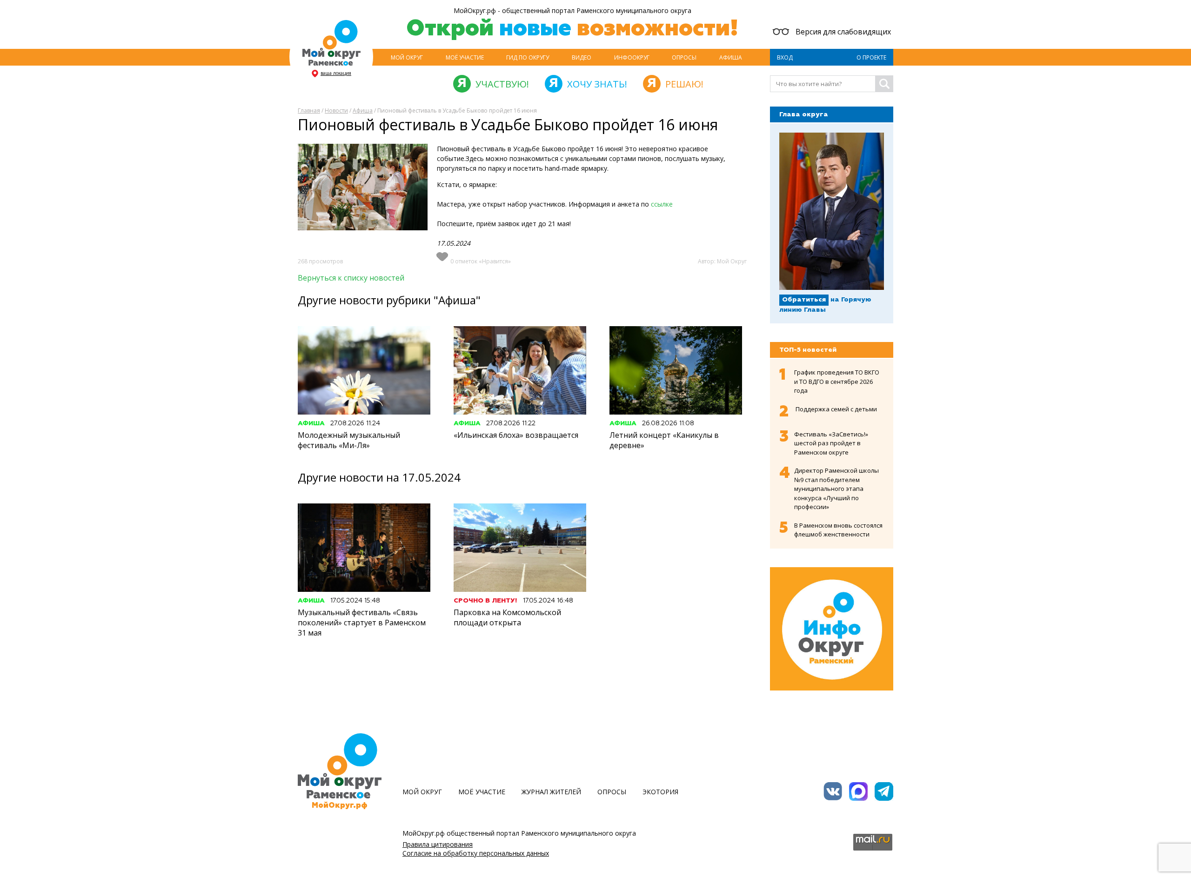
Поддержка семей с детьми (836, 409)
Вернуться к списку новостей (351, 278)
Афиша (730, 57)
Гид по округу (527, 57)
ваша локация (336, 73)
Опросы (684, 57)
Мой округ (407, 57)
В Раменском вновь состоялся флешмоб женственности (838, 530)
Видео (581, 57)
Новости (336, 110)
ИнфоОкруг (631, 57)
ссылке (661, 204)
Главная (309, 110)
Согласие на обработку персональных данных (475, 853)
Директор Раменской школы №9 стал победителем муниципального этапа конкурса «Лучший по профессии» (836, 488)
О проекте (871, 57)
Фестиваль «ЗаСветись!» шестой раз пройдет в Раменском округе (831, 443)
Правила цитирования (437, 844)
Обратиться (804, 299)
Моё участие (465, 57)
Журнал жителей (551, 791)
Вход (785, 57)
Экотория (660, 791)
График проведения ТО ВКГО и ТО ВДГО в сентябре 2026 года (836, 381)
